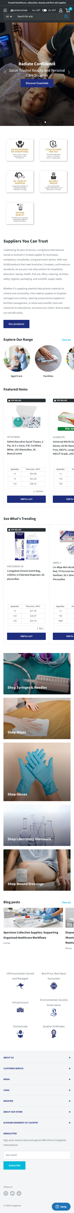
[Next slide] (69, 72)
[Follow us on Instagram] (5, 1193)
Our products (16, 324)
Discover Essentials (37, 83)
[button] (28, 122)
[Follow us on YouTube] (12, 1193)
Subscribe (14, 1165)
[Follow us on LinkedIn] (19, 1193)
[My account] (60, 10)
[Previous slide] (5, 72)
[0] (68, 10)
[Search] (66, 16)
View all (66, 340)
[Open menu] (5, 10)
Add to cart (26, 499)
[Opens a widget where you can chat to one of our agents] (61, 1207)
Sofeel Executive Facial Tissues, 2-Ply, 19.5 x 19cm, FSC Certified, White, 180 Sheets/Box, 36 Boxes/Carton (25, 448)
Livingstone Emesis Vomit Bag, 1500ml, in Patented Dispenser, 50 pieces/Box (25, 575)
